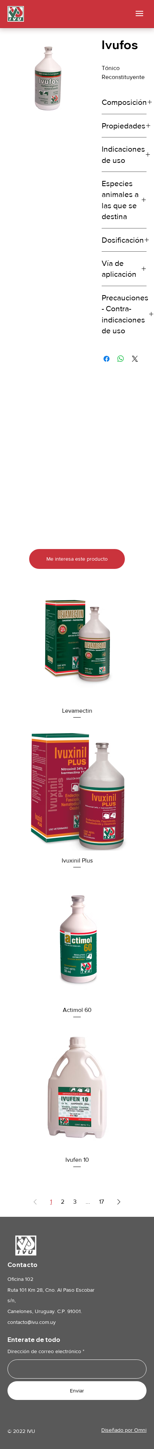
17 (101, 1201)
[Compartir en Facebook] (106, 358)
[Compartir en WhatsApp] (120, 358)
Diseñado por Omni (124, 1430)
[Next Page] (118, 1201)
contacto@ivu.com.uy (31, 1322)
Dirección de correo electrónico (44, 1351)
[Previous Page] (35, 1201)
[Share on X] (134, 358)
